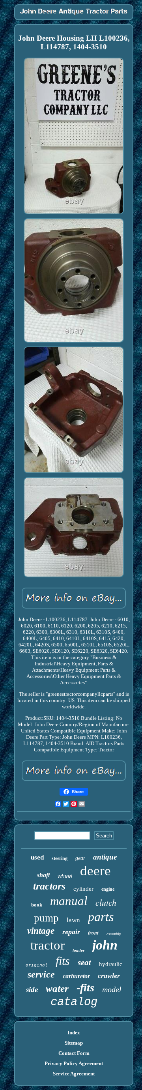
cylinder (83, 889)
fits (63, 960)
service (41, 974)
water (57, 988)
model (111, 989)
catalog (73, 1002)
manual (69, 901)
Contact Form (74, 1053)
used (37, 857)
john (105, 945)
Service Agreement (74, 1074)
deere (95, 870)
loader (78, 950)
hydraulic (110, 964)
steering (59, 858)
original (37, 965)
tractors (49, 886)
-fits (85, 987)
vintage (40, 931)
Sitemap (74, 1043)
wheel (65, 876)
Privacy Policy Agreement (74, 1063)
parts (101, 917)
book (36, 905)
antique (105, 857)
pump (46, 918)
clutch (105, 902)
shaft (43, 875)
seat (84, 962)
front (93, 932)
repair (71, 932)
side (32, 989)
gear (80, 858)
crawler (109, 976)
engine (107, 889)
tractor (47, 945)
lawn (73, 920)
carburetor (76, 976)
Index (73, 1033)
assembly (113, 934)
